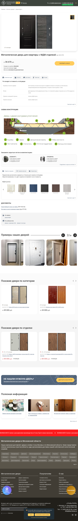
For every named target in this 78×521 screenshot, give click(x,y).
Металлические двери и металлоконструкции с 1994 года (10, 3)
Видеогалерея (43, 489)
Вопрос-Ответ (43, 482)
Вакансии (61, 477)
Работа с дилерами (63, 482)
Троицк (34, 457)
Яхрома (64, 457)
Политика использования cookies (39, 517)
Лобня (51, 460)
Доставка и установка (45, 480)
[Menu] (76, 3)
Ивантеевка (46, 453)
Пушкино (13, 457)
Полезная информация (45, 484)
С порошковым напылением (8, 477)
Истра (33, 460)
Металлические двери (10, 474)
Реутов (74, 460)
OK (31, 514)
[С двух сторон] (35, 32)
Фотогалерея (43, 486)
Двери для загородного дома (26, 484)
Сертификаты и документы (65, 484)
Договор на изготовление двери (10, 209)
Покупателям (45, 474)
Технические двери (23, 482)
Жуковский (25, 460)
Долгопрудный (15, 460)
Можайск (58, 460)
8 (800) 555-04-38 (68, 3)
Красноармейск (42, 460)
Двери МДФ (8, 217)
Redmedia (10, 513)
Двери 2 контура (21, 223)
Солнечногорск (24, 457)
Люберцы (73, 453)
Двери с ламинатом (23, 477)
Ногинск (5, 457)
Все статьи (73, 421)
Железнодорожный (35, 453)
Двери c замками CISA (10, 223)
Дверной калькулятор (65, 380)
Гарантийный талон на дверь (9, 207)
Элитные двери (22, 480)
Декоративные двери (24, 486)
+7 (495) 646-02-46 (55, 3)
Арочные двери (22, 489)
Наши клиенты (62, 480)
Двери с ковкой (22, 491)
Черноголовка (43, 457)
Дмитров (23, 453)
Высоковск (5, 460)
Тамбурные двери (5, 482)
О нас (61, 474)
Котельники (64, 453)
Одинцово (66, 460)
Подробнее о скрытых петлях (67, 164)
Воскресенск (14, 453)
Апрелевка (5, 453)
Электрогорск (54, 457)
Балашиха (72, 457)
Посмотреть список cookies (42, 514)
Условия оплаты (44, 477)
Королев (55, 453)
